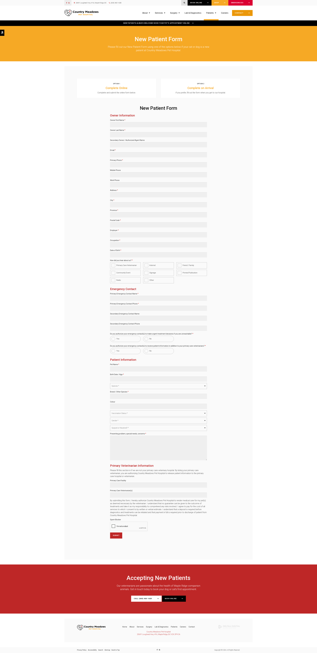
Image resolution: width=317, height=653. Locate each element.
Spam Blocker (115, 520)
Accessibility (92, 650)
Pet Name (114, 364)
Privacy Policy (81, 650)
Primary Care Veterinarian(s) (121, 491)
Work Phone (114, 180)
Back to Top (115, 650)
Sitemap (107, 650)
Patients (174, 627)
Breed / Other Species (119, 392)
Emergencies (237, 3)
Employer (114, 230)
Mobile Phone (115, 170)
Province (114, 210)
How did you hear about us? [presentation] (121, 260)
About (132, 627)
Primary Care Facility (118, 481)
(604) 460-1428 (116, 3)
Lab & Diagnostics (193, 13)
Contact (239, 13)
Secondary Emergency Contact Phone (125, 324)
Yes (117, 339)
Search (100, 650)
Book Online (196, 3)
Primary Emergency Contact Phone (124, 304)
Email (113, 150)
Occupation (115, 240)
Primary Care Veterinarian (126, 265)
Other (151, 280)
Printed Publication (190, 273)
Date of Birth (115, 250)
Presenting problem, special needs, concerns (128, 434)
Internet (152, 265)
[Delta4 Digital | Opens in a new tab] (229, 627)
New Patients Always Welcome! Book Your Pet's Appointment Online (156, 23)
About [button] (145, 13)
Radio (118, 280)
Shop (216, 3)
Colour (112, 402)
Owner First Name (117, 120)
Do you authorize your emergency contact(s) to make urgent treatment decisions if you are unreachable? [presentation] (151, 334)
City (112, 200)
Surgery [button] (173, 13)
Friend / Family (188, 265)
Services (140, 627)
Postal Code (115, 220)
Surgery (149, 627)
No (150, 339)
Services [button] (159, 13)
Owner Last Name (117, 130)
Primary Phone (116, 160)
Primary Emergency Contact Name (124, 294)
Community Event (123, 273)
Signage (152, 273)
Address (114, 190)
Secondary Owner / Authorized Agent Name (127, 140)
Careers (224, 13)
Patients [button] (210, 13)
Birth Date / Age (117, 374)
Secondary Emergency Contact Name (124, 314)
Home (124, 627)
